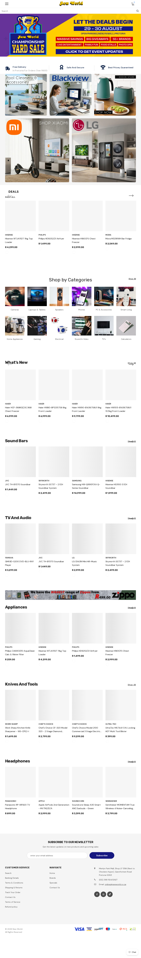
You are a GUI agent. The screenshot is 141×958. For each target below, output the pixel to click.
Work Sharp (11, 724)
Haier (8, 404)
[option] (20, 228)
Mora (108, 235)
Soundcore (78, 801)
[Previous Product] (10, 196)
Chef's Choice (46, 724)
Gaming (37, 339)
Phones (81, 309)
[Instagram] (103, 894)
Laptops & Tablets (37, 309)
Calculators (126, 339)
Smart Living (126, 309)
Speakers (59, 309)
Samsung (77, 480)
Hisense (9, 235)
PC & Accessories (104, 309)
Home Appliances (15, 339)
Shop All (10, 197)
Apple (42, 801)
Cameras (15, 309)
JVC (7, 480)
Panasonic (10, 801)
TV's (104, 339)
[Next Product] (131, 196)
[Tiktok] (110, 894)
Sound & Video (82, 339)
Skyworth (44, 480)
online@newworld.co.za (115, 884)
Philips (42, 235)
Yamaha (9, 557)
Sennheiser (111, 801)
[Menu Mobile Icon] (6, 3)
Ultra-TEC (110, 724)
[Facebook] (97, 894)
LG (73, 557)
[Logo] (71, 3)
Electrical (59, 339)
